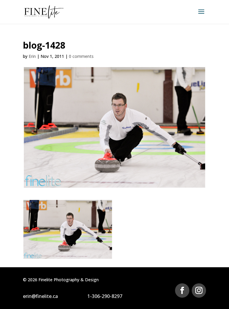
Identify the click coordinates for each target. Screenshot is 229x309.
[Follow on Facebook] (182, 290)
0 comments (81, 56)
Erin (32, 56)
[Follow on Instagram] (199, 290)
